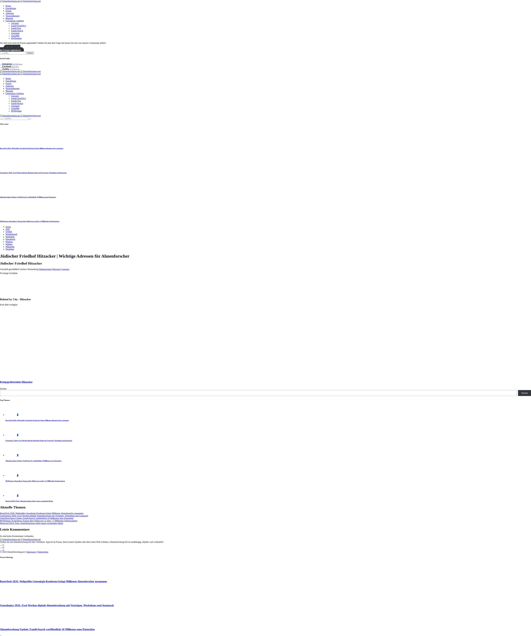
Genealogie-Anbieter (15, 21)
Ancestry (15, 23)
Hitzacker (56, 269)
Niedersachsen (45, 269)
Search (30, 53)
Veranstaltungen (12, 16)
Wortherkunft (11, 234)
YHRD (9, 232)
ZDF (8, 229)
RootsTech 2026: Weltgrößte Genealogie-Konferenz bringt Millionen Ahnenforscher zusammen (31, 148)
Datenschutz (42, 552)
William (9, 244)
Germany (65, 269)
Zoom (8, 227)
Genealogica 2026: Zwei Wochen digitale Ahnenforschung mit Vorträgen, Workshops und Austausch (33, 173)
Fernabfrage (11, 8)
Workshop (10, 237)
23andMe (15, 36)
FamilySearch (17, 31)
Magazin (9, 18)
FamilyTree (16, 28)
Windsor (9, 242)
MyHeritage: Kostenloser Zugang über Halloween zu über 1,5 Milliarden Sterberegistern (29, 221)
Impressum (31, 552)
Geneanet (15, 33)
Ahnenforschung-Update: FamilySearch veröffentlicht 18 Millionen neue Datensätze (28, 197)
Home (8, 6)
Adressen (10, 13)
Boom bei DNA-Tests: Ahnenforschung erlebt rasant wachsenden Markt (29, 501)
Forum (8, 11)
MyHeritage (16, 38)
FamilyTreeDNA (18, 26)
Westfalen (10, 249)
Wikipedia (10, 247)
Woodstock (10, 239)
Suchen (3, 389)
